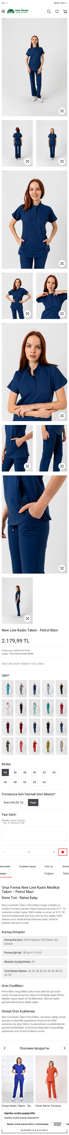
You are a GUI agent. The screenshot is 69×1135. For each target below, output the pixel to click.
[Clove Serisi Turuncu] (18, 1079)
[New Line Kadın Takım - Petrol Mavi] (61, 727)
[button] (64, 1048)
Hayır (33, 802)
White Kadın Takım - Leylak (52, 1105)
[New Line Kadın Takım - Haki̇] (7, 746)
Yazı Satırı (9, 814)
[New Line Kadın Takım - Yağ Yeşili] (48, 746)
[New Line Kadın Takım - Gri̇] (21, 688)
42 (44, 772)
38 (24, 772)
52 (34, 782)
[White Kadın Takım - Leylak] (51, 1079)
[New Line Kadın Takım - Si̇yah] (61, 688)
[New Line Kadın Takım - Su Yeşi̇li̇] (34, 708)
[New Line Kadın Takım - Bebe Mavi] (48, 688)
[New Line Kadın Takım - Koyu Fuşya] (61, 708)
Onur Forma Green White (21, 654)
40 (34, 772)
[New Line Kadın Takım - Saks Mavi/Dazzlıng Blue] (34, 688)
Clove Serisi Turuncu (15, 1105)
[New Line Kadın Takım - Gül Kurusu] (21, 746)
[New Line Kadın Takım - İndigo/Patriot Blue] (48, 727)
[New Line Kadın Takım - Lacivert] (21, 708)
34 (5, 772)
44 (54, 772)
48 (15, 782)
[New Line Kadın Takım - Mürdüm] (7, 727)
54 (44, 782)
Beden (6, 764)
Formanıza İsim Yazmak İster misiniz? (28, 794)
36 (15, 772)
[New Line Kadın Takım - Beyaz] (7, 708)
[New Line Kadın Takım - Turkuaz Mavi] (7, 688)
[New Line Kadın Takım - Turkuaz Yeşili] (48, 708)
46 (5, 782)
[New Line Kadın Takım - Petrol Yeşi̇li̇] (34, 727)
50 (24, 782)
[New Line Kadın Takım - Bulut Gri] (61, 746)
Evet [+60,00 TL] (13, 802)
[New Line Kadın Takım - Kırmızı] (34, 746)
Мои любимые (56, 11)
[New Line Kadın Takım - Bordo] (21, 727)
